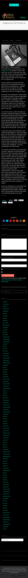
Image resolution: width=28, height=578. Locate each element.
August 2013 (5, 526)
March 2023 (5, 323)
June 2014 (5, 503)
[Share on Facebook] (4, 221)
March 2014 (5, 510)
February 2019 (6, 400)
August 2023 (5, 311)
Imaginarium (5, 70)
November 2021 (6, 341)
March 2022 (5, 334)
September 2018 (6, 412)
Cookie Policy (13, 575)
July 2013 (5, 529)
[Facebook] (8, 8)
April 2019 (5, 395)
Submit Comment (9, 275)
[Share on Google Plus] (14, 221)
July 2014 (5, 501)
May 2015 (5, 477)
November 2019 (6, 383)
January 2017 (6, 449)
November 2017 (6, 435)
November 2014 (6, 491)
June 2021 (5, 348)
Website (3, 263)
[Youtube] (19, 8)
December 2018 (6, 404)
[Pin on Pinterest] (10, 221)
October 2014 (6, 494)
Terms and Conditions (22, 575)
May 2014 (5, 505)
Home (3, 575)
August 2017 (5, 440)
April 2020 (5, 374)
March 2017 (5, 447)
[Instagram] (12, 8)
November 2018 (6, 407)
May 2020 (5, 372)
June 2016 (5, 463)
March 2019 (5, 397)
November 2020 (6, 358)
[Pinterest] (15, 8)
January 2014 (6, 515)
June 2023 (5, 316)
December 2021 (6, 339)
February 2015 (6, 484)
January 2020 (6, 381)
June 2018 (5, 419)
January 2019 (6, 402)
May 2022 (5, 332)
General (12, 40)
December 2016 (6, 451)
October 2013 (6, 522)
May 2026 (5, 301)
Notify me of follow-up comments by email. (12, 269)
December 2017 (6, 433)
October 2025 (6, 304)
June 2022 (5, 330)
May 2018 (5, 421)
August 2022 (5, 327)
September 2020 (6, 362)
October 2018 (6, 409)
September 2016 (6, 456)
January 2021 (6, 355)
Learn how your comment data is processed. (12, 280)
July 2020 (5, 367)
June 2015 (5, 475)
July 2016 (5, 461)
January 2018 (6, 430)
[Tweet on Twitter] (7, 221)
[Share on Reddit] (20, 221)
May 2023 (5, 318)
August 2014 (5, 498)
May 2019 (5, 393)
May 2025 (5, 306)
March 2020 (5, 376)
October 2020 (6, 360)
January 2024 (6, 308)
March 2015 (5, 482)
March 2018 (5, 426)
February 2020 (6, 379)
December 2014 (6, 489)
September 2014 (6, 496)
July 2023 (5, 313)
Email (7, 257)
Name (3, 252)
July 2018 (5, 416)
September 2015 (6, 470)
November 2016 (6, 454)
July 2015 (5, 472)
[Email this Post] (24, 221)
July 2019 (5, 390)
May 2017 (5, 444)
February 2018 (6, 428)
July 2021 (5, 346)
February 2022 (6, 337)
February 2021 (6, 353)
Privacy (7, 575)
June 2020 (5, 369)
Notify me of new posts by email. (10, 272)
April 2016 (5, 465)
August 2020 (5, 365)
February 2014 (6, 512)
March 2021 (5, 351)
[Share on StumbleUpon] (17, 221)
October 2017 (6, 437)
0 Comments (18, 40)
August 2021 (5, 344)
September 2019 (6, 388)
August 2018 (5, 414)
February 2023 (6, 325)
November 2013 (6, 519)
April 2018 (5, 423)
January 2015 (6, 486)
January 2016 (6, 468)
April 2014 (5, 508)
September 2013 (6, 524)
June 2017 (5, 442)
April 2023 (5, 320)
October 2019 (6, 386)
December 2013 (6, 517)
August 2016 (5, 458)
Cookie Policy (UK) (14, 576)
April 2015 (5, 479)
